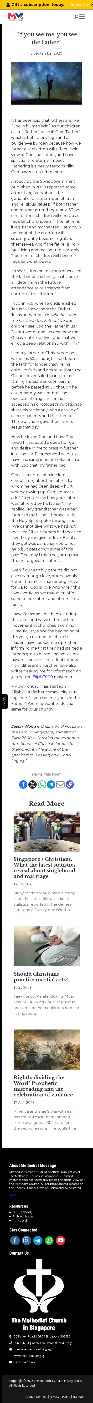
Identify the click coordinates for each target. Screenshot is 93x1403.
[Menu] (83, 17)
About (29, 1397)
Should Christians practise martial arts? (41, 977)
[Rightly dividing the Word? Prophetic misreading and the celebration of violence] (47, 1050)
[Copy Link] (70, 784)
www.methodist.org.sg (29, 1355)
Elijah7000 (42, 677)
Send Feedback (25, 1362)
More (12, 1194)
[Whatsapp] (42, 784)
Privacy (54, 1397)
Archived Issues (23, 1216)
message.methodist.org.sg (33, 1349)
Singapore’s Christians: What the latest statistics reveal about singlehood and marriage (45, 867)
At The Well (20, 1221)
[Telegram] (51, 784)
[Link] (15, 17)
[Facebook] (23, 784)
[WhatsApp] (49, 1240)
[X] (32, 784)
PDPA (66, 1397)
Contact (41, 1397)
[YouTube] (60, 1240)
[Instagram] (26, 1240)
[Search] (76, 17)
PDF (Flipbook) (22, 1212)
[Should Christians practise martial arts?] (47, 946)
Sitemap (78, 1397)
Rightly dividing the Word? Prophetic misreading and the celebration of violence (43, 1086)
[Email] (60, 784)
